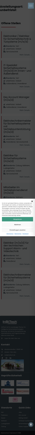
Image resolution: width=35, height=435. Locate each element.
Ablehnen (17, 225)
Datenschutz (10, 233)
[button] (32, 201)
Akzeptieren (17, 219)
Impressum (25, 233)
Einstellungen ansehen (17, 230)
